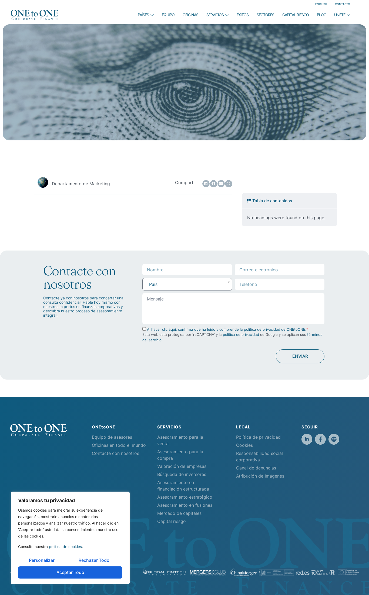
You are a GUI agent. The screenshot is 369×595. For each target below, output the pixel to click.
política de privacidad (241, 334)
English (321, 4)
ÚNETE (339, 14)
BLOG (321, 14)
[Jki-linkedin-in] (306, 439)
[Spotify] (333, 439)
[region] (70, 538)
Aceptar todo (70, 572)
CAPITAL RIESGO (295, 14)
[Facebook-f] (320, 439)
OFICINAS (190, 14)
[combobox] (187, 284)
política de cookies (65, 546)
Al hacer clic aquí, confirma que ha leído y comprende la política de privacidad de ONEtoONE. (226, 329)
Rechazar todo (94, 560)
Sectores (265, 14)
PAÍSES (143, 14)
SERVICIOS (215, 14)
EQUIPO (168, 14)
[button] (206, 183)
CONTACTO (342, 4)
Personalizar (42, 560)
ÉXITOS (243, 14)
